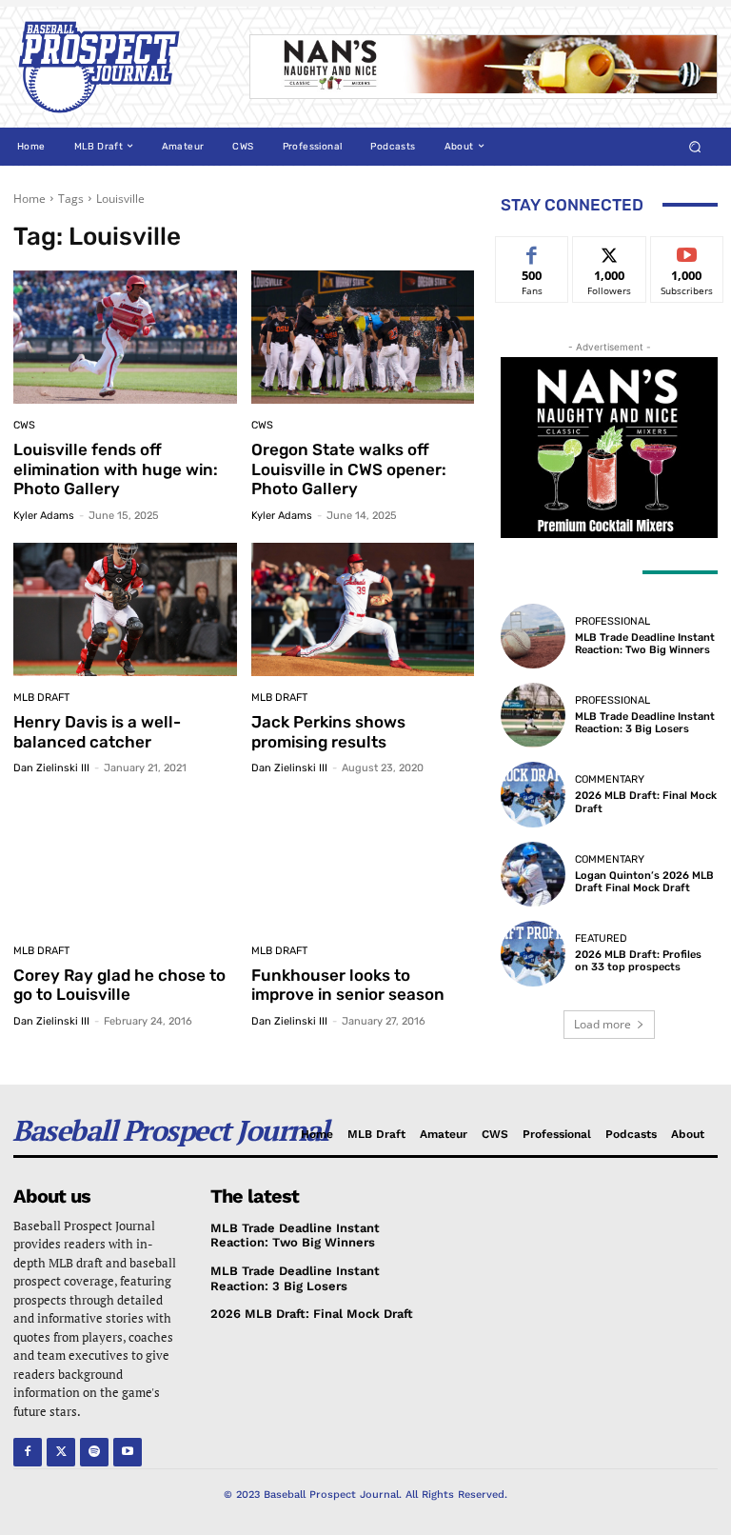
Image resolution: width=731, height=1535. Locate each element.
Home (29, 198)
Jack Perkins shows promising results (328, 731)
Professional (612, 621)
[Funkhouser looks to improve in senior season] (363, 862)
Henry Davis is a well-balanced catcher (97, 731)
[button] (695, 146)
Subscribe (687, 251)
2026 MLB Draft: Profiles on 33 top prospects (638, 960)
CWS (24, 425)
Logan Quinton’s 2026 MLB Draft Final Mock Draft (644, 881)
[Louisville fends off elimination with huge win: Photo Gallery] (125, 337)
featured (601, 938)
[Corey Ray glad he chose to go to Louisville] (125, 862)
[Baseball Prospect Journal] (118, 67)
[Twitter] (61, 1452)
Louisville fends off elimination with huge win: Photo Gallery (115, 469)
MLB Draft (41, 697)
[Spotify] (94, 1452)
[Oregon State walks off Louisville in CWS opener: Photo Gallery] (363, 337)
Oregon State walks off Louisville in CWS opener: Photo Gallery (348, 469)
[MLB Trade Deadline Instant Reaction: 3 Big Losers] (533, 715)
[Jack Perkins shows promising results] (363, 610)
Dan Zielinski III (51, 768)
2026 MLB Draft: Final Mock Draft (646, 801)
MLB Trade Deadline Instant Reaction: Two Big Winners (645, 643)
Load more (602, 1024)
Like (532, 251)
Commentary (609, 779)
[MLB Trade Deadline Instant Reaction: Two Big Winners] (533, 636)
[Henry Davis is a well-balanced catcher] (125, 610)
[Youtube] (127, 1452)
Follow (609, 251)
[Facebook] (27, 1452)
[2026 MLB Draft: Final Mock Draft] (533, 794)
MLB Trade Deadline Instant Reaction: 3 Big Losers (645, 722)
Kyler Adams (43, 515)
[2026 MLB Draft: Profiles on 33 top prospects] (533, 953)
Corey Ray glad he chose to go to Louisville (119, 985)
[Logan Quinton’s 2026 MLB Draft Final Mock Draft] (533, 874)
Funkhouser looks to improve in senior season (348, 985)
